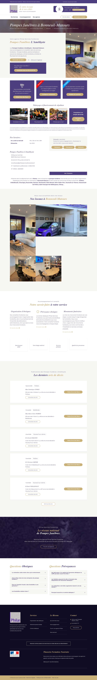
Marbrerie (81, 147)
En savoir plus (78, 119)
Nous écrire (76, 627)
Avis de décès (66, 17)
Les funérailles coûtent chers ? (20, 591)
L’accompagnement (25, 17)
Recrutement (53, 632)
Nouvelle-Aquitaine (36, 28)
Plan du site (55, 677)
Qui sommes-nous (54, 620)
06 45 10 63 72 (25, 160)
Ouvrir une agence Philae (56, 628)
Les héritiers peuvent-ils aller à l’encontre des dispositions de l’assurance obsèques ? (64, 580)
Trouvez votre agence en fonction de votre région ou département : (49, 643)
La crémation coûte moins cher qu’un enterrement (26, 572)
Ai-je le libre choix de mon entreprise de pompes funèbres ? (25, 578)
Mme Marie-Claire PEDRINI (33, 413)
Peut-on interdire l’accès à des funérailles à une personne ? (25, 585)
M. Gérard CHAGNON (31, 438)
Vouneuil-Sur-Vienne (39, 434)
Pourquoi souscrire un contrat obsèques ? (63, 592)
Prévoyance (69, 147)
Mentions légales (30, 677)
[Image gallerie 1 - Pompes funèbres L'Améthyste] (23, 230)
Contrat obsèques (34, 628)
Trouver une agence (48, 546)
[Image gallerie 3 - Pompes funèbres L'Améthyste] (23, 268)
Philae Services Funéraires (18, 28)
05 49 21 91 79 (15, 160)
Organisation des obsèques (36, 620)
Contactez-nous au (26, 70)
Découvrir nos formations (50, 662)
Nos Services (14, 17)
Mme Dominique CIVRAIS (32, 389)
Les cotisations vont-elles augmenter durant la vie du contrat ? (66, 586)
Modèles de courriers (75, 94)
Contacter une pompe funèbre (70, 1)
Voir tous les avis (48, 504)
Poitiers (36, 386)
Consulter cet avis (32, 397)
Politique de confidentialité (43, 677)
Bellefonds (36, 410)
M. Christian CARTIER (31, 462)
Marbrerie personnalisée (36, 624)
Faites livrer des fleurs (22, 97)
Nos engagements (54, 624)
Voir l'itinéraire (68, 173)
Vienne (48, 28)
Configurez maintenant (48, 94)
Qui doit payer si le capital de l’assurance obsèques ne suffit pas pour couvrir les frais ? (66, 573)
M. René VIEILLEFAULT (32, 486)
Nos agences (36, 17)
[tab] (29, 572)
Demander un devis (18, 59)
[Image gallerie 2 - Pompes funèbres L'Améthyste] (61, 220)
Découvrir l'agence (36, 60)
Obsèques (57, 147)
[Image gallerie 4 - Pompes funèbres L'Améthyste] (48, 268)
